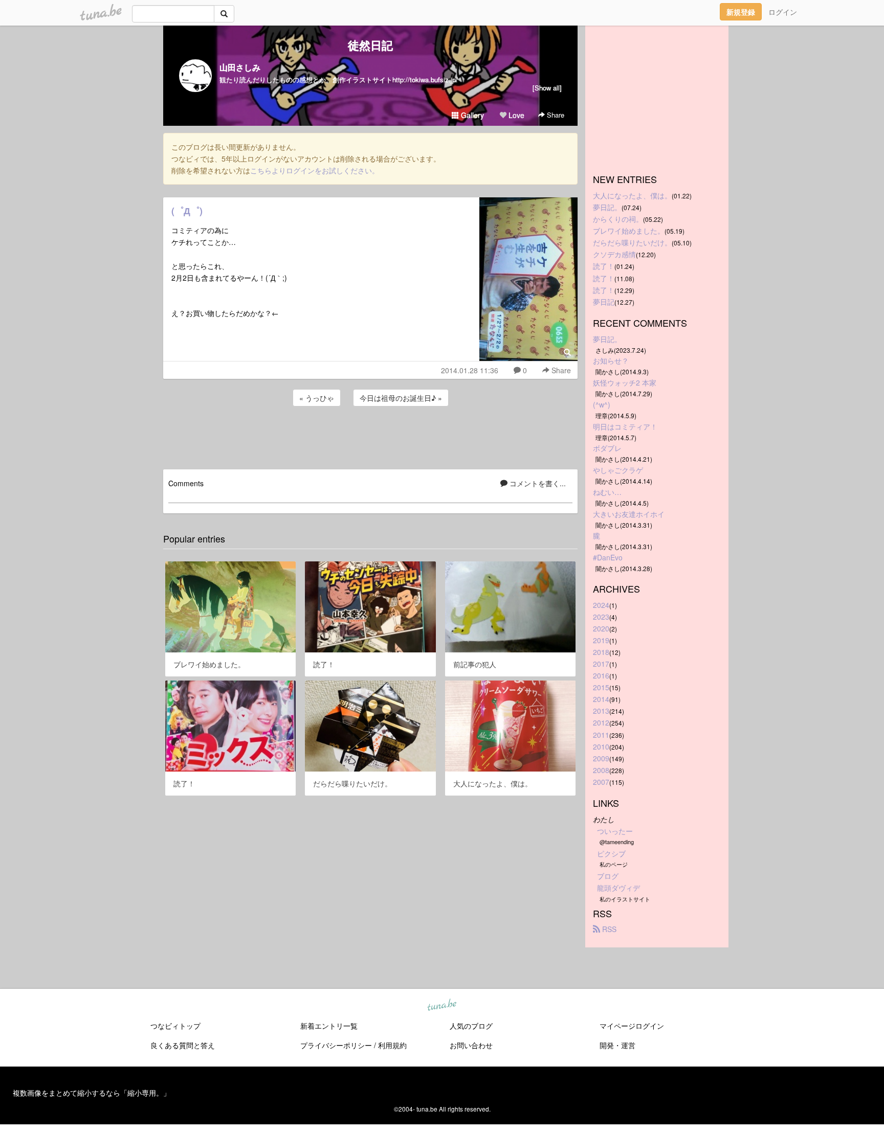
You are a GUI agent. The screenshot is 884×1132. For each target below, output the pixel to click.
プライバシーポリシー (336, 1045)
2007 (601, 782)
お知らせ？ (611, 360)
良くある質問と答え (182, 1045)
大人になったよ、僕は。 (632, 195)
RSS (608, 929)
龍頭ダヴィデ (618, 887)
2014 (601, 699)
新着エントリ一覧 (329, 1026)
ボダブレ (607, 448)
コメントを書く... (536, 483)
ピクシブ (611, 853)
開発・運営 (617, 1045)
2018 (601, 652)
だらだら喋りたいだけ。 (632, 242)
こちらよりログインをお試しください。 (314, 170)
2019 (601, 640)
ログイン (782, 12)
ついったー (615, 831)
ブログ (607, 876)
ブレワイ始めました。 (629, 230)
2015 (601, 687)
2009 (601, 758)
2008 (601, 770)
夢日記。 (607, 207)
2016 (601, 675)
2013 (601, 711)
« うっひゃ (316, 398)
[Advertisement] (370, 436)
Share (554, 115)
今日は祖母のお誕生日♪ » (401, 398)
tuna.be (441, 1005)
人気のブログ (471, 1026)
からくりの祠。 (618, 219)
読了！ (603, 266)
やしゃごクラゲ (618, 470)
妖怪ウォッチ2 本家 (624, 382)
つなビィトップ (175, 1026)
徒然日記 (370, 45)
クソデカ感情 (614, 254)
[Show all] (547, 88)
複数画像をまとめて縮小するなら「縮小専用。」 (91, 1093)
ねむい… (607, 492)
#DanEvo (608, 557)
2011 (601, 735)
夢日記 (603, 302)
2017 (601, 664)
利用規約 (392, 1045)
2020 (601, 628)
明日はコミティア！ (625, 426)
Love (515, 115)
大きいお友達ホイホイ (629, 514)
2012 (601, 722)
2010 (601, 746)
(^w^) (601, 404)
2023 (601, 617)
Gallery (471, 115)
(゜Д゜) (187, 210)
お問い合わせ (471, 1045)
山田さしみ (239, 67)
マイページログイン (632, 1026)
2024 (601, 605)
